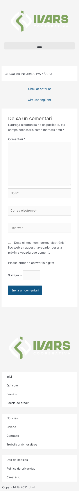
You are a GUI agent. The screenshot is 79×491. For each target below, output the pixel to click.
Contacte (13, 435)
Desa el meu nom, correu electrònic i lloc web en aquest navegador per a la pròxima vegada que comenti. (37, 247)
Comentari (16, 139)
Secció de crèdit (18, 403)
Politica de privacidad (21, 468)
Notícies (12, 418)
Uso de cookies (17, 459)
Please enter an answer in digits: (31, 263)
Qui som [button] (12, 385)
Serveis (12, 394)
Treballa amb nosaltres (22, 444)
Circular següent (39, 100)
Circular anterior (39, 89)
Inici (9, 376)
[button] (39, 45)
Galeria (11, 427)
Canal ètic (13, 477)
